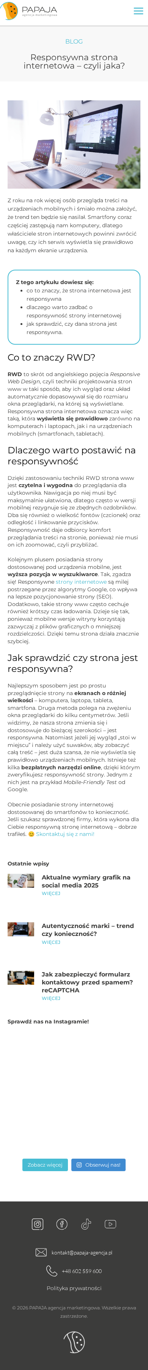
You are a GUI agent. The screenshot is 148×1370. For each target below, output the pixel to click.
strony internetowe (81, 581)
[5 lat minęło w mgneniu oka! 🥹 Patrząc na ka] (40, 1134)
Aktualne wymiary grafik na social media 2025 (86, 881)
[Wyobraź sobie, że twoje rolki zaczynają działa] (108, 1054)
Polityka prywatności (74, 1288)
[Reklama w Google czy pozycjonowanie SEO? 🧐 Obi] (40, 1094)
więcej (51, 893)
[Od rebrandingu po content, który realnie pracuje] (40, 1054)
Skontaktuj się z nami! (65, 834)
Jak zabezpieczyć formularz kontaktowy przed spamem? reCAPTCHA (87, 982)
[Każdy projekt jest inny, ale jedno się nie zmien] (108, 1134)
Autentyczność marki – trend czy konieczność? (88, 929)
